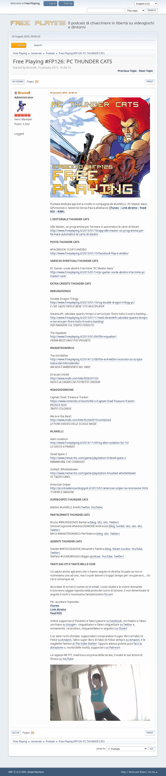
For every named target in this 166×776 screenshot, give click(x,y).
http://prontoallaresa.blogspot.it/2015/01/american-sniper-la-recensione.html (99, 488)
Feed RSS (56, 613)
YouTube (96, 507)
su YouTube (66, 659)
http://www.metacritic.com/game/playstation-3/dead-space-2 (88, 458)
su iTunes (121, 628)
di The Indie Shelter (84, 643)
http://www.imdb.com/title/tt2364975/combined (80, 420)
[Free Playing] (16, 129)
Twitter (85, 507)
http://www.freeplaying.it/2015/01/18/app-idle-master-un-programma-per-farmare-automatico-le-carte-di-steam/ (97, 232)
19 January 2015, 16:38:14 (63, 92)
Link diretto (129, 208)
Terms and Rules (137, 771)
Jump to (101, 748)
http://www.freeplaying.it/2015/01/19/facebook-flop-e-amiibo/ (89, 253)
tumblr (120, 526)
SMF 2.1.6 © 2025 (17, 772)
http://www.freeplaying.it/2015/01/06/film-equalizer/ (83, 336)
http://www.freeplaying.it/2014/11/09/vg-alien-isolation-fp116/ (89, 443)
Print (150, 81)
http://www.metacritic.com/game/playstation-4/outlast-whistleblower (93, 473)
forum (108, 594)
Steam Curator (121, 549)
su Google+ (70, 624)
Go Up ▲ (153, 771)
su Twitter (126, 624)
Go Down (17, 81)
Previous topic (127, 71)
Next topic (146, 71)
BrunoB (24, 93)
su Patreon (112, 647)
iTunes (114, 208)
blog (93, 522)
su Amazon (64, 640)
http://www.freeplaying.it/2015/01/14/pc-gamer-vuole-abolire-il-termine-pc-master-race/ (97, 274)
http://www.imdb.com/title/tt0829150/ (74, 378)
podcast (95, 556)
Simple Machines (35, 772)
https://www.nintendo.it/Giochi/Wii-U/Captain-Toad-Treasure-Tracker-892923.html (92, 403)
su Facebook (114, 621)
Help (123, 771)
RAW (60, 211)
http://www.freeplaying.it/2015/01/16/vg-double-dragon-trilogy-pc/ (92, 302)
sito (99, 522)
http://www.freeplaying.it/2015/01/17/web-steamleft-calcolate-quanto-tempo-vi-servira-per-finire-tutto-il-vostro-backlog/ (99, 319)
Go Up (15, 732)
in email (94, 587)
